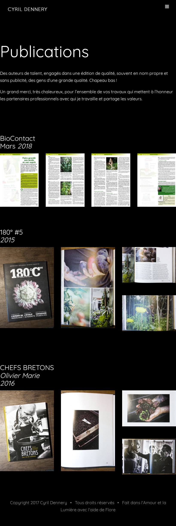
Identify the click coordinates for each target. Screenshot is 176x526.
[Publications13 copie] (149, 442)
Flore (110, 509)
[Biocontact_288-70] (156, 157)
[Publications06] (149, 298)
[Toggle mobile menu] (167, 6)
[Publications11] (88, 394)
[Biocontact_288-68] (110, 157)
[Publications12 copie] (149, 394)
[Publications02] (88, 250)
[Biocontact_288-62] (19, 157)
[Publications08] (27, 250)
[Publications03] (149, 250)
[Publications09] (27, 394)
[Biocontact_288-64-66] (65, 157)
